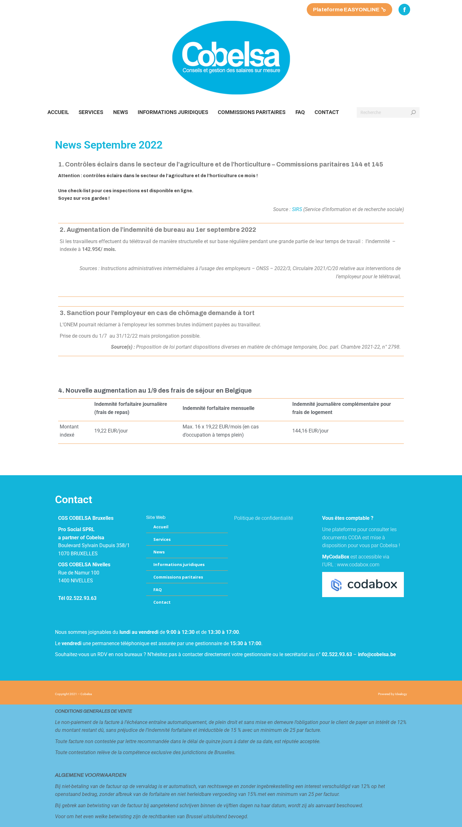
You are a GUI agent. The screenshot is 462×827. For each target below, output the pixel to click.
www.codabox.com (358, 565)
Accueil (160, 527)
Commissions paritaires (178, 577)
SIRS (297, 209)
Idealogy (401, 694)
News (159, 552)
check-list (79, 190)
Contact (162, 602)
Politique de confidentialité (263, 518)
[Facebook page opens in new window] (404, 9)
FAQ (157, 589)
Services (162, 539)
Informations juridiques (179, 564)
